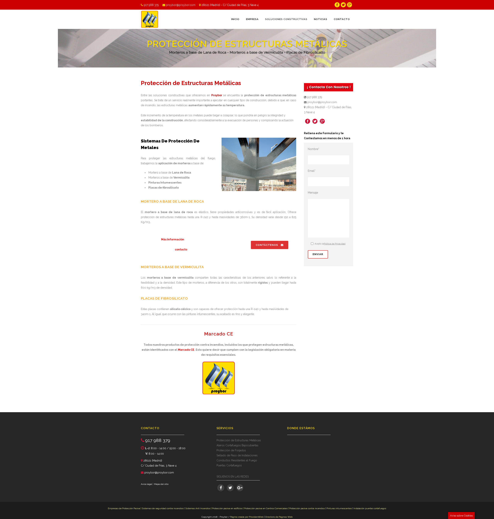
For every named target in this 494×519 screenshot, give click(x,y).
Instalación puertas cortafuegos (370, 508)
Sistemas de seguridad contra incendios (163, 508)
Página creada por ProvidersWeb (246, 517)
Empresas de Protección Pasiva (124, 508)
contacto (181, 249)
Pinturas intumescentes (339, 508)
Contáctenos (267, 244)
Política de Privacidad (334, 244)
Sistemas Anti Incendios (198, 508)
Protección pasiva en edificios (227, 508)
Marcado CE (186, 349)
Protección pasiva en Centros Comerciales (266, 508)
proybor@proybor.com (180, 5)
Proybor (216, 95)
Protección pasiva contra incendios (307, 508)
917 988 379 (152, 5)
